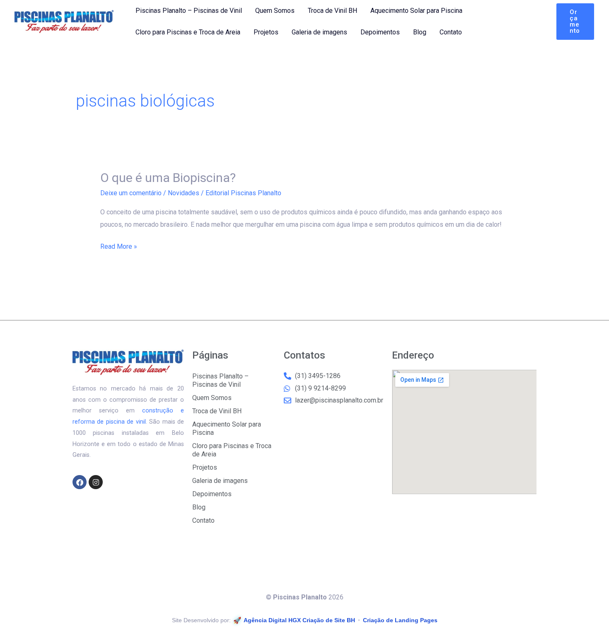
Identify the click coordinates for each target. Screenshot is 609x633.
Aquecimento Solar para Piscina (416, 11)
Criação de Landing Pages (400, 620)
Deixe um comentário (131, 193)
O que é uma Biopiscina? (168, 177)
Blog (419, 32)
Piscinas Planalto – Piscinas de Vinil (188, 11)
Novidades (183, 193)
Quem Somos (275, 11)
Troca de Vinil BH (332, 11)
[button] (575, 21)
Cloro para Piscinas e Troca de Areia (187, 32)
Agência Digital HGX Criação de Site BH (299, 620)
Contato (451, 32)
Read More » (118, 245)
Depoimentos (380, 32)
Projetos (266, 32)
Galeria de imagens (319, 32)
